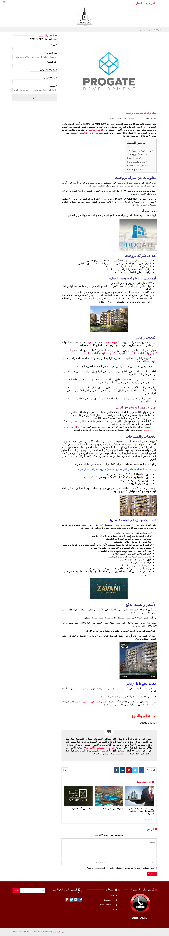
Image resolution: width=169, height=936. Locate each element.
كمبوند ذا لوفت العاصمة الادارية (98, 353)
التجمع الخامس (96, 129)
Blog (112, 895)
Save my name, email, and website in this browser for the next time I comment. (120, 868)
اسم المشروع (51, 53)
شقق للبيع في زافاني (95, 701)
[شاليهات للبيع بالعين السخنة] (109, 796)
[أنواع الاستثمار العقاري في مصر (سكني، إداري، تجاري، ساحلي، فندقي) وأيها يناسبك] (139, 796)
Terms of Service (107, 905)
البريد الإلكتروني (50, 77)
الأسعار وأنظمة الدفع (138, 165)
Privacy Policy (108, 900)
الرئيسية (151, 3)
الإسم (54, 45)
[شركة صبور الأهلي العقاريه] (78, 796)
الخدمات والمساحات (138, 161)
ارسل (35, 97)
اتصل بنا (137, 3)
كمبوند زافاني (135, 158)
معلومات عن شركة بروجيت (141, 150)
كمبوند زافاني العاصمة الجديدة (87, 132)
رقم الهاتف (52, 62)
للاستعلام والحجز (136, 169)
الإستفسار (53, 86)
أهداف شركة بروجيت (139, 154)
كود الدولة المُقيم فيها (48, 70)
